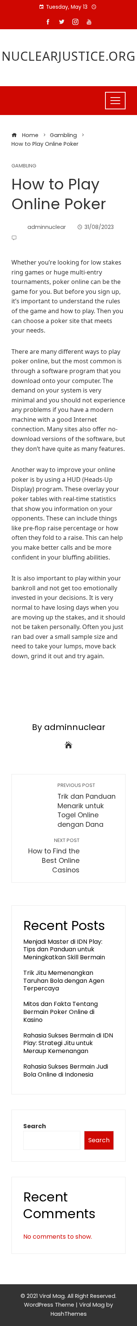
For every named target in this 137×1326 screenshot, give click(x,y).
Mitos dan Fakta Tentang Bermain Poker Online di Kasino (60, 1012)
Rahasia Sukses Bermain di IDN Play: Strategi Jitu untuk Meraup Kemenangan (68, 1043)
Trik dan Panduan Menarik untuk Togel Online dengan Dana (86, 805)
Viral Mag (92, 1305)
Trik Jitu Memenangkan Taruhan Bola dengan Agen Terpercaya (63, 980)
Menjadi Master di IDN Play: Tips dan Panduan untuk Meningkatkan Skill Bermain (64, 949)
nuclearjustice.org (68, 56)
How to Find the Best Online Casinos (54, 856)
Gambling (23, 166)
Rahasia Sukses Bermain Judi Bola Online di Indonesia (65, 1070)
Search (34, 1126)
